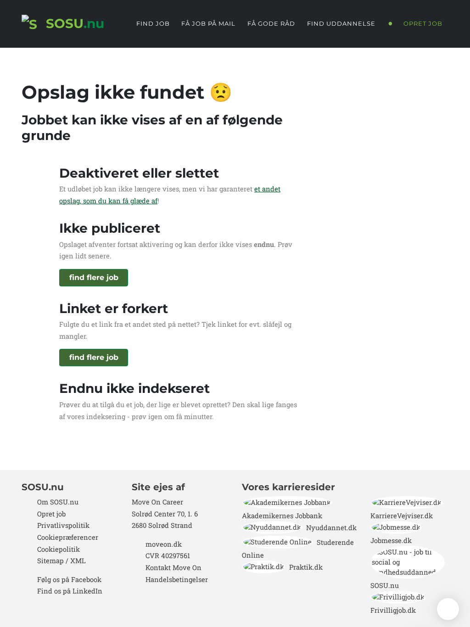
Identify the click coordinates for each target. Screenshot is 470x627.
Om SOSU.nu (57, 502)
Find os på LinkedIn (69, 591)
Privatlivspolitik (63, 525)
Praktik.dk (306, 567)
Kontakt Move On (173, 567)
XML (78, 560)
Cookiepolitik (58, 549)
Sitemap (49, 560)
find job (153, 23)
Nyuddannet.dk (331, 527)
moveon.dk (163, 544)
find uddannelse (341, 23)
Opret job (51, 513)
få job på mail (208, 23)
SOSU (73, 23)
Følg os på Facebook (69, 579)
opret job (422, 23)
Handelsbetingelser (176, 579)
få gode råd (271, 23)
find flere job (93, 277)
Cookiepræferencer (67, 537)
